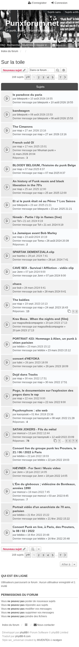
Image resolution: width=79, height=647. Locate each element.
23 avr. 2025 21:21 (61, 208)
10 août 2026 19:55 (62, 102)
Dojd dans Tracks (25, 374)
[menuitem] (60, 45)
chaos (17, 284)
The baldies (21, 299)
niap (19, 130)
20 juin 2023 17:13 (23, 330)
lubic (20, 362)
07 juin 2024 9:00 (56, 275)
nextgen (57, 640)
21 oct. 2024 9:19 (53, 224)
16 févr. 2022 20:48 (59, 538)
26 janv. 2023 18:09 (57, 366)
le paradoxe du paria (27, 94)
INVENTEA (43, 640)
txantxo (21, 255)
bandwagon (21, 110)
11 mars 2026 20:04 (24, 154)
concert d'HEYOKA (26, 358)
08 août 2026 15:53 (62, 118)
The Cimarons (23, 126)
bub (19, 287)
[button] (28, 77)
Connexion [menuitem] (61, 2)
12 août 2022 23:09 (63, 437)
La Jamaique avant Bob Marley (35, 233)
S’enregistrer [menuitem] (39, 2)
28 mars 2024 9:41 (55, 291)
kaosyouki (23, 414)
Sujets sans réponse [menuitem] (55, 12)
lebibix (21, 346)
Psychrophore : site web (30, 410)
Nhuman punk (45, 150)
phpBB (24, 632)
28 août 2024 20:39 (58, 240)
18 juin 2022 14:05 (56, 475)
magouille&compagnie (30, 322)
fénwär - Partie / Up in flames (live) (37, 217)
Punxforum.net (32, 23)
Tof (18, 221)
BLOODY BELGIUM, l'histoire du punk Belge (44, 165)
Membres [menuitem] (27, 45)
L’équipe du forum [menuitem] (43, 45)
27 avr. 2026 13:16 (56, 134)
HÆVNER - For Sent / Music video (37, 468)
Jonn (20, 271)
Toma (40, 240)
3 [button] (43, 77)
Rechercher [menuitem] (13, 45)
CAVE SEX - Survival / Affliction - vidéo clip (43, 268)
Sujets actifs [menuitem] (72, 12)
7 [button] (60, 77)
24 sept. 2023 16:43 (56, 307)
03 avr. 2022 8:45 (58, 495)
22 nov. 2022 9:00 (55, 402)
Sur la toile (13, 62)
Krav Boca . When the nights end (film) (40, 319)
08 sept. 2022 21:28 (63, 418)
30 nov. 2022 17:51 (56, 382)
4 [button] (48, 77)
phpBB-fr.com (23, 636)
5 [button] (52, 77)
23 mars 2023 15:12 (59, 350)
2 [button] (38, 77)
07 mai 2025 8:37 (55, 173)
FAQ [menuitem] (2, 45)
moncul (21, 433)
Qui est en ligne (14, 576)
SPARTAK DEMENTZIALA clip (33, 252)
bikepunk (22, 98)
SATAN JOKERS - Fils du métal (34, 429)
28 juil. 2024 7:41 (58, 259)
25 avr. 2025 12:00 (56, 192)
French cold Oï (23, 142)
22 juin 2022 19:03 (58, 459)
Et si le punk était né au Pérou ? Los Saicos (44, 201)
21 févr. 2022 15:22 (59, 518)
